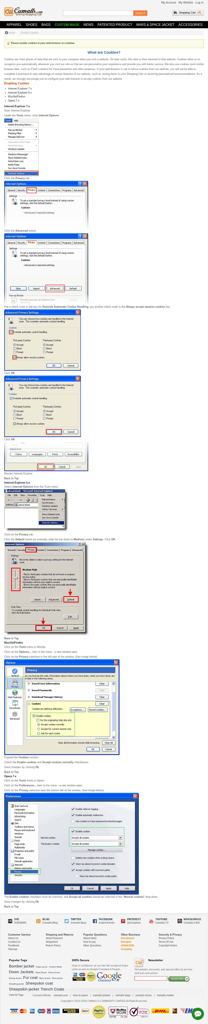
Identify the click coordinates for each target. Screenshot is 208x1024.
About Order (90, 938)
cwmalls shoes (143, 995)
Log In (199, 2)
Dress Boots (41, 972)
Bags (46, 24)
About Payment (54, 938)
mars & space (80, 995)
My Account (168, 2)
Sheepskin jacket (24, 989)
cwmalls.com (61, 995)
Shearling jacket (16, 984)
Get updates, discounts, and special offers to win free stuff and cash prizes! (163, 971)
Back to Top (11, 478)
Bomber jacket (21, 966)
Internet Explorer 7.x (20, 88)
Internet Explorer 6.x (20, 92)
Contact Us (14, 941)
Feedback (13, 945)
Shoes (31, 24)
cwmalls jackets (101, 995)
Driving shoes (15, 978)
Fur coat (30, 977)
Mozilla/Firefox (16, 96)
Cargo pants (41, 967)
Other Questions (92, 945)
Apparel (14, 24)
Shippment (52, 941)
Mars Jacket (44, 978)
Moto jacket (57, 978)
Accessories (191, 24)
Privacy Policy (166, 938)
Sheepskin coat (39, 983)
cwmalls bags (122, 995)
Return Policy (53, 945)
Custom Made (67, 24)
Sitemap (12, 949)
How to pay (89, 941)
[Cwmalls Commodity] (23, 11)
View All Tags (16, 994)
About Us (13, 938)
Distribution (127, 938)
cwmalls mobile (165, 995)
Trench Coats (52, 989)
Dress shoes (54, 972)
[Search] (140, 13)
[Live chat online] (198, 1014)
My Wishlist (186, 2)
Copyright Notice (168, 945)
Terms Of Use (166, 941)
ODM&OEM (127, 945)
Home (11, 32)
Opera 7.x (14, 100)
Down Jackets (21, 972)
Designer (126, 941)
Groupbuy (126, 949)
